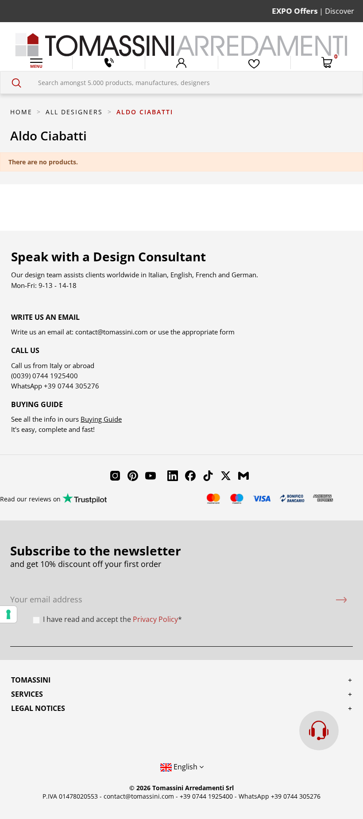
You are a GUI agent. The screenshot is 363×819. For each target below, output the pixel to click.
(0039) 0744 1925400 (44, 375)
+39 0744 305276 (71, 385)
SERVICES (27, 694)
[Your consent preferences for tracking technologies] (8, 614)
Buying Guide (101, 419)
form (226, 331)
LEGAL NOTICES (38, 708)
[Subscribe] (341, 599)
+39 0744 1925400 (206, 796)
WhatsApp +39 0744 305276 (280, 796)
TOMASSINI (30, 680)
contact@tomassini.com (111, 331)
